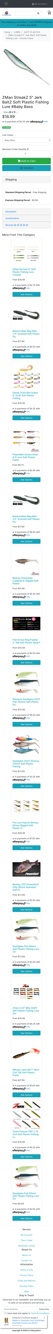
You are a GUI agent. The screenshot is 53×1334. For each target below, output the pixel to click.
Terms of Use (26, 1270)
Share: (6, 112)
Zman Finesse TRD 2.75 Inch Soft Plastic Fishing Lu (26, 1134)
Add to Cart (27, 160)
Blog (26, 1291)
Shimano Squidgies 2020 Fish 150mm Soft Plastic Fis (26, 702)
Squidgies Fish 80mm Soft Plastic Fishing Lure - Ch (26, 949)
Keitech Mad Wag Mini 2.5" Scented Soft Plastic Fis (26, 334)
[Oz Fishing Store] (6, 13)
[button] (40, 4)
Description (10, 211)
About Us (26, 1255)
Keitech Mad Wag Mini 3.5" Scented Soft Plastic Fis (26, 519)
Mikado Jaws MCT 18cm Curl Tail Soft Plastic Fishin (26, 1072)
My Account (26, 1235)
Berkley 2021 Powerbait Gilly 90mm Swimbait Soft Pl (26, 887)
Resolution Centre (26, 1245)
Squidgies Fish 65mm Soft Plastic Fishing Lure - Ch (26, 1196)
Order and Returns (26, 1280)
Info (46, 121)
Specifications (12, 218)
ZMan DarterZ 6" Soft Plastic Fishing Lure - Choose (24, 272)
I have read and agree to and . (27, 1314)
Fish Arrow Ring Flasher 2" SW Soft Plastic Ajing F (26, 641)
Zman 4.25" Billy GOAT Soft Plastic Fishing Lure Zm (26, 1011)
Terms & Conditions (40, 1313)
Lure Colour (7, 135)
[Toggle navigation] (6, 3)
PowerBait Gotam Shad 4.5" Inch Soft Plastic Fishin (25, 457)
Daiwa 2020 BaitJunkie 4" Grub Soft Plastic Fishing (25, 395)
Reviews (9, 225)
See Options (26, 294)
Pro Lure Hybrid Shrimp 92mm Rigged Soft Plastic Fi (25, 825)
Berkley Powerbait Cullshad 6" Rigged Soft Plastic (26, 581)
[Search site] (38, 13)
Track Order (26, 1240)
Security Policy (26, 1286)
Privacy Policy (26, 1275)
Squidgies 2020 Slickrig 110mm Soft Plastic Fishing (26, 764)
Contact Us (26, 1260)
